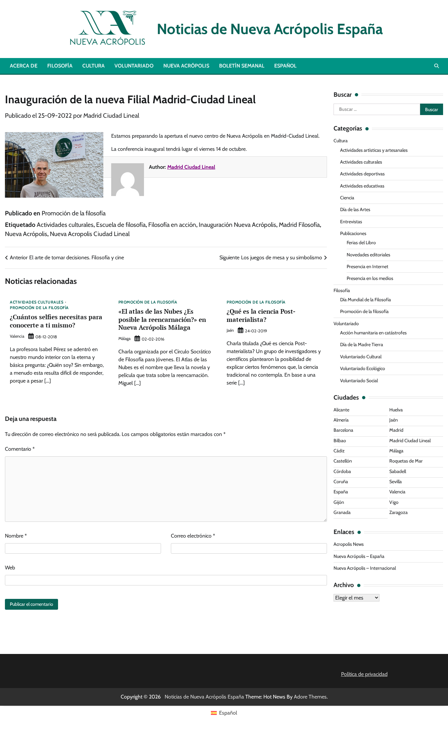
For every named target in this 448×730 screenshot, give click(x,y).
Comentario (20, 449)
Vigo (393, 502)
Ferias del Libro (361, 243)
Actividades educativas (362, 186)
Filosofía (59, 66)
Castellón (343, 461)
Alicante (341, 410)
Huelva (396, 410)
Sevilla (395, 481)
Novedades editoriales (368, 255)
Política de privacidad (364, 674)
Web (10, 567)
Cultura (93, 66)
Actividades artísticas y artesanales (374, 150)
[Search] (436, 66)
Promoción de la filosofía (74, 213)
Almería (341, 420)
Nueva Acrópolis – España (359, 556)
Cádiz (339, 451)
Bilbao (340, 441)
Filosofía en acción (172, 224)
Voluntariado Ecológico (362, 368)
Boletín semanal (241, 66)
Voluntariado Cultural (360, 357)
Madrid (396, 430)
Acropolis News (349, 544)
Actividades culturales (65, 224)
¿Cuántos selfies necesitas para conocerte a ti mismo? (56, 321)
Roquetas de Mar (406, 461)
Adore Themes (310, 697)
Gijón (339, 502)
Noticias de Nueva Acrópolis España (266, 29)
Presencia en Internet (367, 266)
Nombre (16, 536)
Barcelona (343, 430)
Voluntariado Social (359, 381)
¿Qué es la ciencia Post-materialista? (261, 315)
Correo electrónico (193, 536)
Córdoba (342, 471)
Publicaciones (353, 233)
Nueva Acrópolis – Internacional (365, 568)
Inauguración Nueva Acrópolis (237, 224)
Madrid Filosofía (299, 224)
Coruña (341, 481)
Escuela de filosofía (121, 224)
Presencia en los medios (370, 278)
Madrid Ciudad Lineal (111, 115)
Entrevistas (351, 222)
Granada (342, 512)
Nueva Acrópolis (186, 66)
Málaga (124, 338)
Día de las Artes (355, 209)
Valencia (17, 336)
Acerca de (23, 66)
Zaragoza (398, 512)
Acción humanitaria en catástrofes (373, 333)
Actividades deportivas (362, 174)
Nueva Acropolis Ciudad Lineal (90, 234)
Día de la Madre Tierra (361, 344)
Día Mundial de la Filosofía (365, 300)
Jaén (230, 330)
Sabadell (397, 471)
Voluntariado (133, 66)
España (341, 492)
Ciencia (347, 198)
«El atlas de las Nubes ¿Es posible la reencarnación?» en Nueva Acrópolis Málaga (162, 319)
